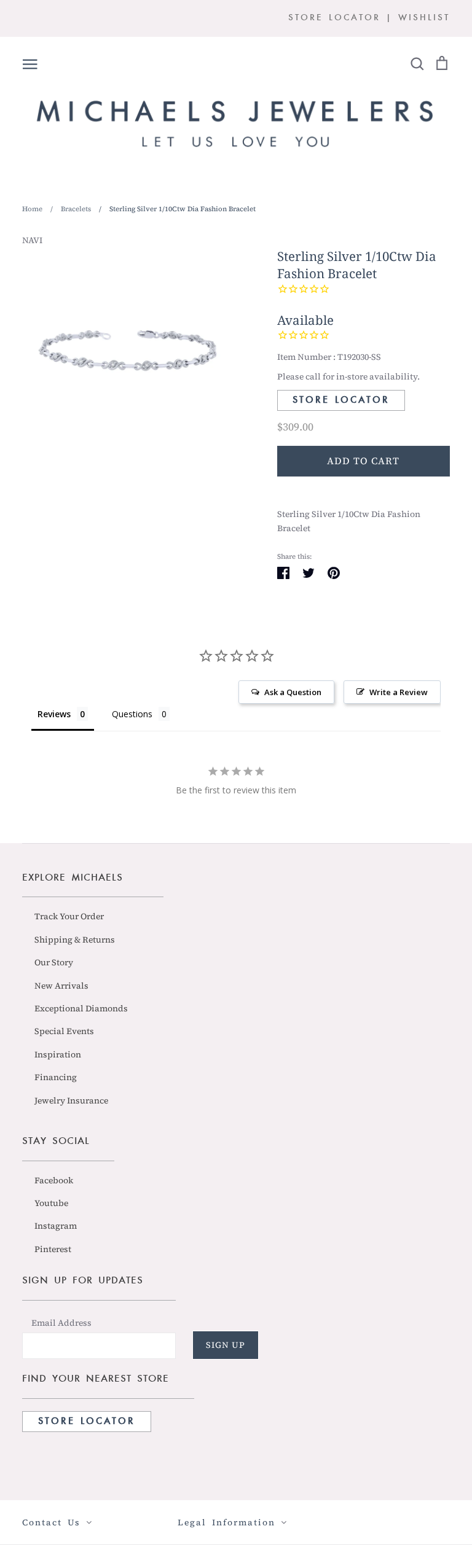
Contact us (54, 1522)
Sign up (225, 1345)
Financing (55, 1077)
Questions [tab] (132, 714)
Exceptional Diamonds (81, 1008)
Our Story (53, 962)
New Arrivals (61, 985)
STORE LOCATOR (334, 18)
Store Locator (341, 400)
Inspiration (57, 1054)
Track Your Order (69, 916)
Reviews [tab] (54, 714)
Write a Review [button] (398, 692)
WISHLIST (424, 18)
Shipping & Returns (74, 939)
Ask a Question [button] (292, 692)
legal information (229, 1522)
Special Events (64, 1031)
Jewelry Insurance (71, 1100)
